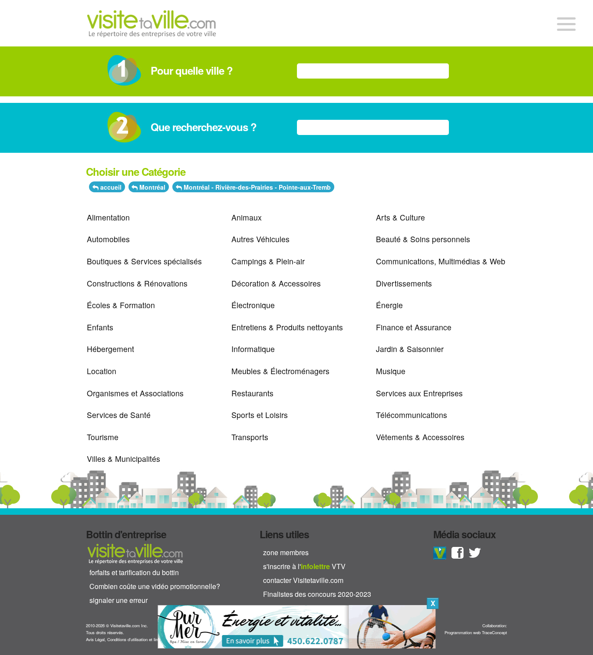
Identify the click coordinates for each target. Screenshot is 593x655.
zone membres (286, 552)
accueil (110, 187)
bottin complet (135, 553)
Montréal (151, 187)
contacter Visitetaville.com (303, 580)
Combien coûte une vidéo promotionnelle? (154, 586)
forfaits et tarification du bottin (134, 572)
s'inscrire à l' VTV (304, 566)
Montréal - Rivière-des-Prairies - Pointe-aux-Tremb (256, 187)
